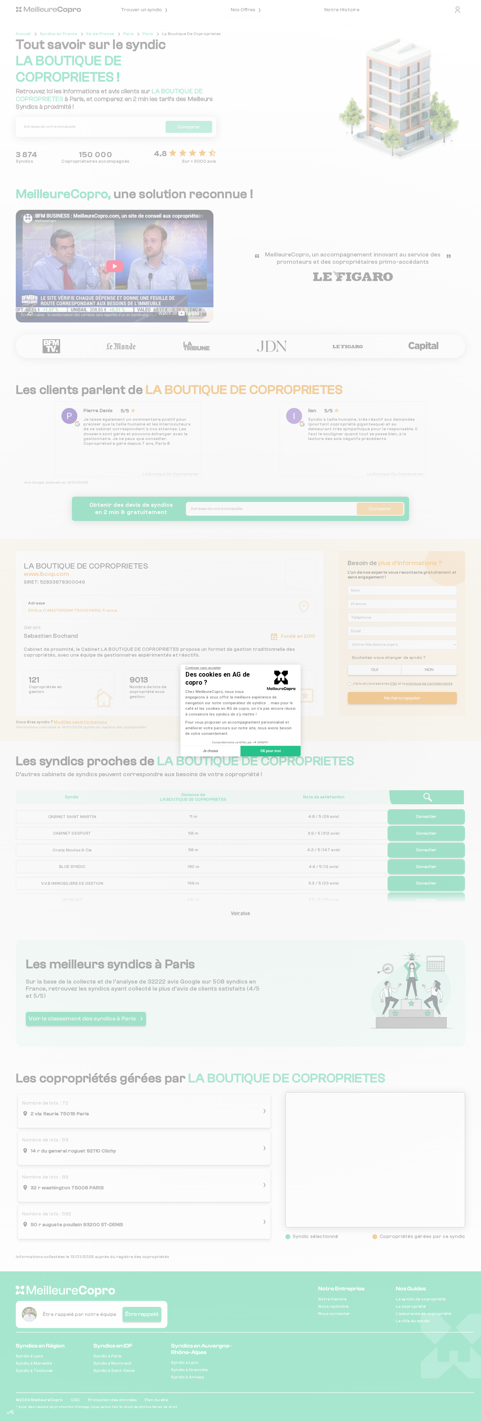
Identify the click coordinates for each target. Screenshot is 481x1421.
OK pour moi (270, 751)
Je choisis (210, 751)
